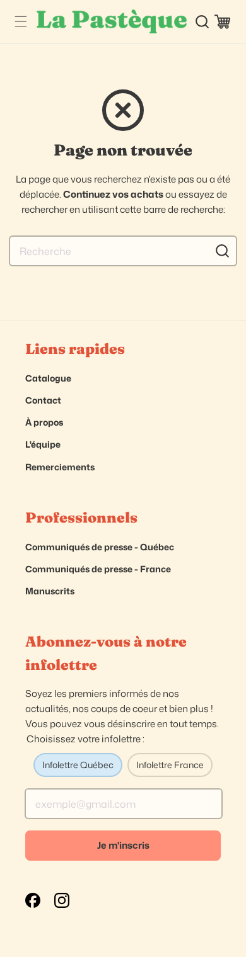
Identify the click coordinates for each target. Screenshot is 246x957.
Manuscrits (49, 591)
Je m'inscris (123, 845)
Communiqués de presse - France (98, 569)
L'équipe (43, 444)
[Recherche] (222, 250)
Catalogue (48, 378)
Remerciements (60, 467)
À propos (44, 422)
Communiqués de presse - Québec (99, 547)
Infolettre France (170, 765)
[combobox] (123, 251)
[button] (20, 22)
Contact (43, 400)
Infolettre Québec (78, 765)
